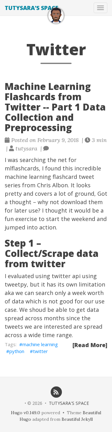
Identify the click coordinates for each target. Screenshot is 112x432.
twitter (40, 351)
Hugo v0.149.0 (25, 412)
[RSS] (56, 392)
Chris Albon (52, 185)
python (16, 351)
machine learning (40, 344)
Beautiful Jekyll (77, 419)
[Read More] (89, 345)
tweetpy (16, 284)
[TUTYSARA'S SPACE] (56, 15)
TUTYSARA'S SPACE (31, 8)
